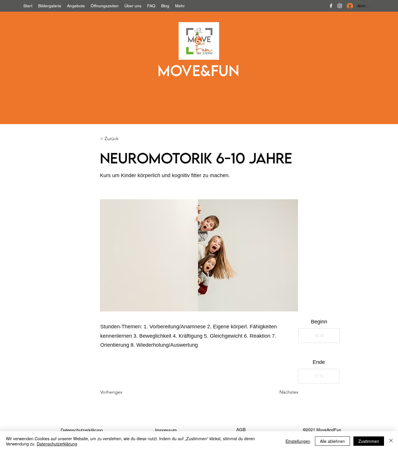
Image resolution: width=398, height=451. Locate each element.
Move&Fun (198, 70)
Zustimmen (368, 441)
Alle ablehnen (332, 441)
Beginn (319, 321)
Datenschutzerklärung (57, 444)
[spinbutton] (319, 336)
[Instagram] (340, 6)
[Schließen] (391, 441)
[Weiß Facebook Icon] (331, 6)
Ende (319, 362)
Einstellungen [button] (298, 441)
